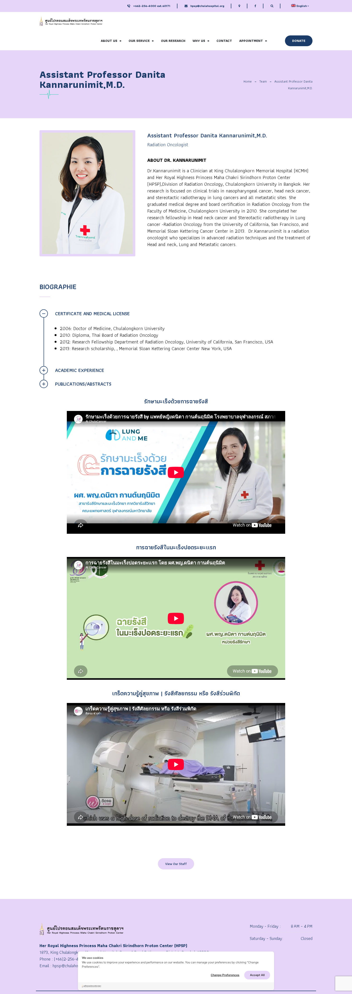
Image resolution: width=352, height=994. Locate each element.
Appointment (251, 40)
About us (109, 40)
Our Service (139, 40)
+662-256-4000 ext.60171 (151, 6)
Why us (199, 40)
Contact (224, 40)
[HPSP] (71, 21)
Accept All (257, 975)
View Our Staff (176, 863)
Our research (173, 40)
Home (248, 81)
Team (263, 81)
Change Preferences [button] (225, 975)
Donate (298, 40)
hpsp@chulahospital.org (207, 6)
